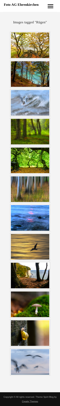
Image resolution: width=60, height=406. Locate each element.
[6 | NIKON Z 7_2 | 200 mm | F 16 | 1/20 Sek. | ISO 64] (30, 247)
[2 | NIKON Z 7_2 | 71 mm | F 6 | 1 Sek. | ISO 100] (30, 131)
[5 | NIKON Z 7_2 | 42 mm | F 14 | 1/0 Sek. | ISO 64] (30, 218)
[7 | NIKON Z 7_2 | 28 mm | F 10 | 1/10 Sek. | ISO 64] (30, 275)
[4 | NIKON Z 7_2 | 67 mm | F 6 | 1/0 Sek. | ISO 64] (30, 189)
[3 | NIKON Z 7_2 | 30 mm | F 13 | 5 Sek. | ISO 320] (30, 160)
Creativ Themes (30, 401)
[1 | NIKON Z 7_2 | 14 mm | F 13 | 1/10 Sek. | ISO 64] (30, 45)
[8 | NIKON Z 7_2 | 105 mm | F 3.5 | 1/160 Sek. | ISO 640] (30, 304)
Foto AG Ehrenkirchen (21, 5)
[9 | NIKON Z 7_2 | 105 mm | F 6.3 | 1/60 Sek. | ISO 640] (30, 333)
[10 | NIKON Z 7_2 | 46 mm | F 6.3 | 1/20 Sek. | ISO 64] (30, 74)
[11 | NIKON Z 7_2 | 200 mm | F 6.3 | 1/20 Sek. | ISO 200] (30, 103)
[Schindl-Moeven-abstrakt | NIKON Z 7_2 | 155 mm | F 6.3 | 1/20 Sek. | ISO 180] (30, 362)
